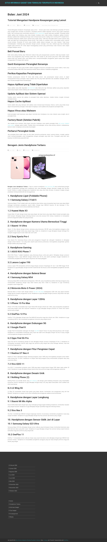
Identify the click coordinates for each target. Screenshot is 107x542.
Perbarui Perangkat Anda (53, 25)
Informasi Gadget (14, 507)
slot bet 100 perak (38, 291)
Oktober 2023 (13, 491)
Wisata (11, 517)
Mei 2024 (12, 481)
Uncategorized (36, 150)
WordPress (66, 540)
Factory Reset (44, 25)
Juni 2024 (12, 478)
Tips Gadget (36, 25)
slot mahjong (33, 380)
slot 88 (37, 331)
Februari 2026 (13, 465)
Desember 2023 (14, 484)
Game (11, 501)
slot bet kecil (31, 88)
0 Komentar (27, 25)
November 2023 (14, 487)
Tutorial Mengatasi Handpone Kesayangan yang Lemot (37, 20)
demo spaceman (39, 33)
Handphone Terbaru (15, 504)
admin (20, 25)
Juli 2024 (12, 475)
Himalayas (45, 540)
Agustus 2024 (13, 471)
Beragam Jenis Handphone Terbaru (27, 145)
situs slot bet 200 (49, 186)
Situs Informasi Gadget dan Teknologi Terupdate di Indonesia (34, 3)
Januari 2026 (13, 468)
